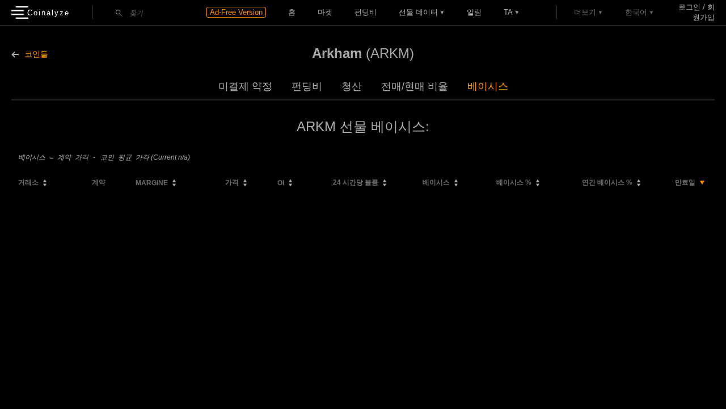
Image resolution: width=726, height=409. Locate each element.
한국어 (636, 12)
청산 (351, 86)
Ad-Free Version (236, 12)
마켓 (325, 12)
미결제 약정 (245, 86)
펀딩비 (365, 12)
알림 (474, 12)
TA (508, 12)
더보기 (585, 12)
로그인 (689, 7)
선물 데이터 (418, 12)
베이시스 (487, 86)
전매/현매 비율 (414, 86)
